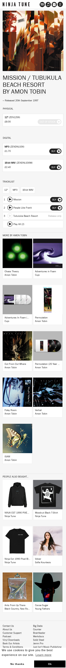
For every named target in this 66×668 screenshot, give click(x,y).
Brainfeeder (39, 633)
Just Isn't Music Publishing (47, 647)
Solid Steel (38, 640)
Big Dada (37, 626)
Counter (37, 629)
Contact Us (8, 626)
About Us (7, 629)
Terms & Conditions (13, 647)
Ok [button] (50, 664)
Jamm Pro (38, 643)
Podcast (7, 636)
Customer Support (12, 633)
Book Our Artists (11, 643)
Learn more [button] (44, 654)
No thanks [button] (17, 664)
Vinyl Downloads (11, 640)
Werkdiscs (38, 636)
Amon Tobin (28, 92)
